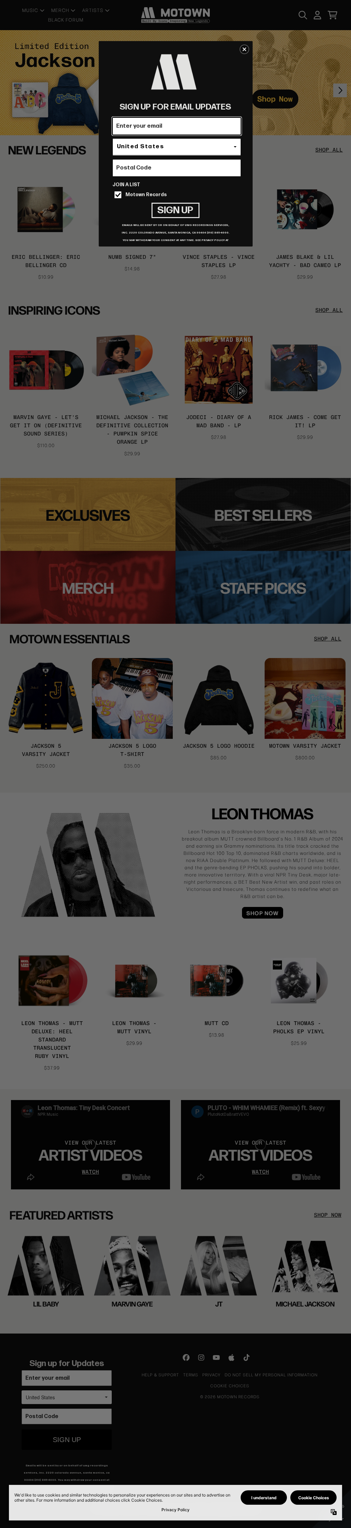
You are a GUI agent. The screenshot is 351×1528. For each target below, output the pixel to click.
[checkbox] (177, 195)
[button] (244, 49)
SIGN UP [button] (175, 210)
